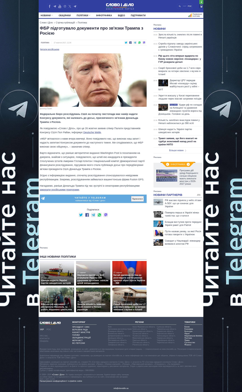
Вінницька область (116, 331)
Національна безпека (193, 336)
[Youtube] (59, 6)
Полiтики (82, 15)
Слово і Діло (46, 22)
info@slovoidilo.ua (121, 388)
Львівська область (140, 336)
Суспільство (189, 342)
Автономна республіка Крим (120, 329)
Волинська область (116, 333)
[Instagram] (64, 6)
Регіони (139, 322)
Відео (121, 15)
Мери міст (77, 340)
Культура (188, 331)
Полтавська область (141, 342)
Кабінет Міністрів (81, 332)
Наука (186, 333)
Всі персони (78, 343)
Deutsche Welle (92, 132)
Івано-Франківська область (143, 327)
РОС (190, 6)
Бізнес (187, 327)
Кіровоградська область (142, 331)
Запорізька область (116, 345)
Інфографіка (104, 15)
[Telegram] (54, 6)
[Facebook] (49, 6)
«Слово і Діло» (58, 375)
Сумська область (164, 327)
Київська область (139, 329)
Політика (82, 22)
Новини (46, 15)
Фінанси (187, 345)
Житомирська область (117, 340)
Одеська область (139, 340)
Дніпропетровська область (119, 336)
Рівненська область (140, 345)
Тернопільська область (166, 329)
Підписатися (137, 199)
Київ (110, 327)
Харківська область (165, 331)
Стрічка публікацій (65, 22)
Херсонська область (165, 333)
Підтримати (138, 15)
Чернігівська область (166, 342)
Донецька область (115, 338)
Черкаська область (165, 338)
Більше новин (176, 150)
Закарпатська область (117, 342)
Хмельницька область (166, 336)
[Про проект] (201, 2)
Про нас (44, 336)
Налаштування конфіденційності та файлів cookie (61, 381)
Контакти (44, 339)
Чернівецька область (165, 340)
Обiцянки (65, 15)
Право (187, 340)
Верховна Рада (80, 330)
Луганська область (140, 333)
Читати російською (49, 49)
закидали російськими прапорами (59, 189)
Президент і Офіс (81, 327)
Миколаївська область (142, 338)
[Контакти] (201, 6)
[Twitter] (69, 6)
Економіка (188, 329)
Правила (44, 341)
